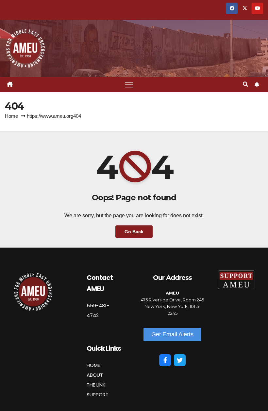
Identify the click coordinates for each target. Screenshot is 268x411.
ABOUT (95, 375)
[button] (245, 84)
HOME (93, 365)
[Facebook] (165, 360)
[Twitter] (180, 360)
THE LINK (96, 384)
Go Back (134, 231)
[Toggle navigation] (129, 84)
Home (11, 116)
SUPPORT (98, 394)
